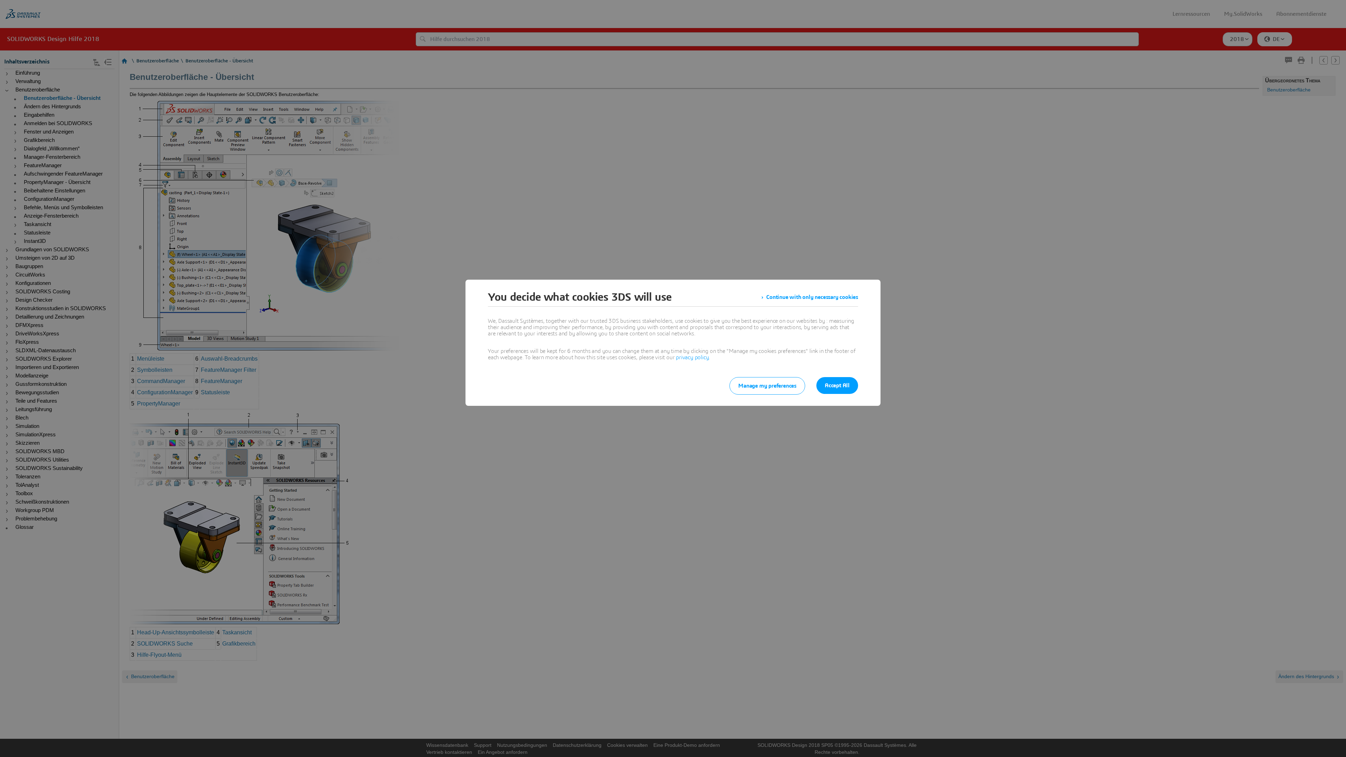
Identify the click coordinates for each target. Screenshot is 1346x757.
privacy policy (692, 357)
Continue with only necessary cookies (812, 297)
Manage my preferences (767, 386)
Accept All (837, 385)
